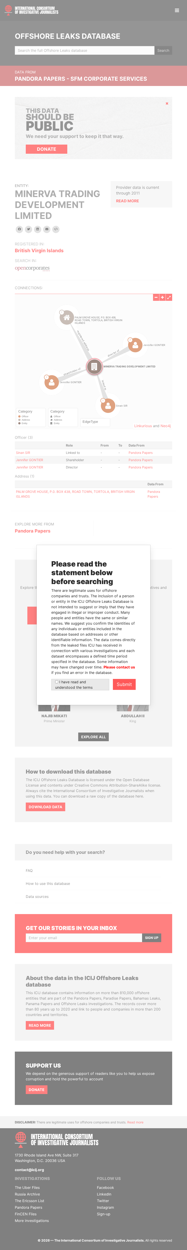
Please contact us (119, 667)
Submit (124, 684)
